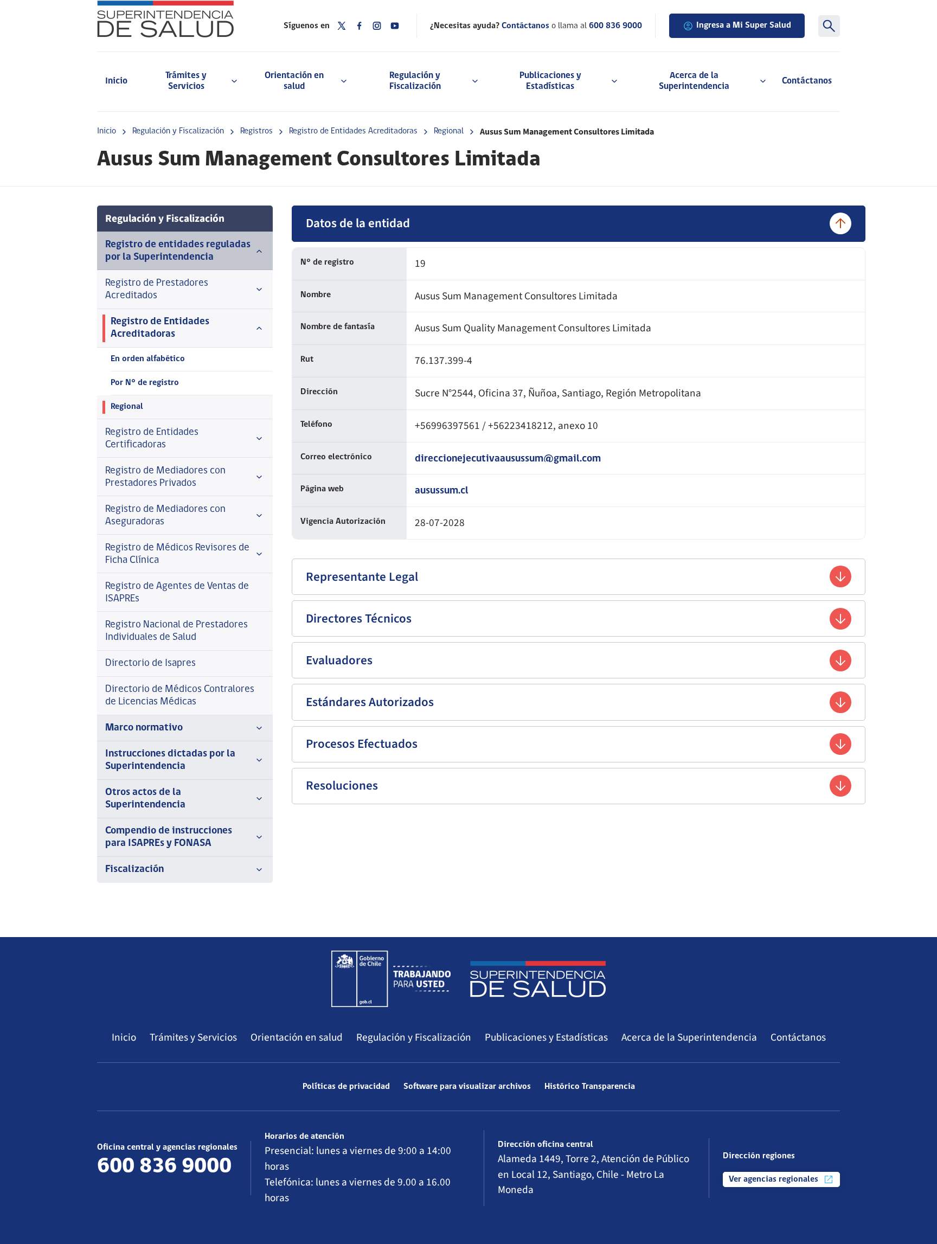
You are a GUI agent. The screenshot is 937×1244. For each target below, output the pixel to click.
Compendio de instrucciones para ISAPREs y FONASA (168, 837)
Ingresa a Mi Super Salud (743, 25)
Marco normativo (144, 728)
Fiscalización (134, 869)
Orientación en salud (297, 1037)
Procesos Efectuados (362, 744)
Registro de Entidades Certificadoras (151, 438)
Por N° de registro (145, 383)
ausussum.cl (441, 491)
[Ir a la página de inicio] (176, 19)
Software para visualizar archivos (467, 1086)
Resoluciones (342, 785)
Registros (256, 131)
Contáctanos (807, 81)
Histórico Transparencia (589, 1086)
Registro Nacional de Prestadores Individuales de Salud (176, 631)
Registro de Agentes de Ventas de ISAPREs (177, 592)
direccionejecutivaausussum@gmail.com (508, 459)
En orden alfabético (148, 359)
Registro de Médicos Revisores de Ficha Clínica (177, 554)
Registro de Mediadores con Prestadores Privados (165, 477)
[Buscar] (829, 26)
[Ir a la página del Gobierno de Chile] (391, 979)
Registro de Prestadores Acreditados (156, 289)
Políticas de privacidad (346, 1086)
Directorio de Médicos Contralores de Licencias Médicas (179, 695)
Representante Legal (362, 577)
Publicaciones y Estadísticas (546, 1037)
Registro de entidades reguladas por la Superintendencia (178, 251)
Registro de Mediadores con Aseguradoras (165, 515)
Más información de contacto (162, 1187)
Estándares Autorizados (370, 702)
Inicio (116, 81)
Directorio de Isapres (150, 663)
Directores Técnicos (359, 618)
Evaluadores (339, 660)
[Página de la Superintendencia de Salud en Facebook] (359, 25)
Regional (449, 131)
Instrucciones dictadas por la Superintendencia (170, 760)
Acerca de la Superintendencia (689, 1037)
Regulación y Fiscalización (178, 131)
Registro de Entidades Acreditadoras (353, 131)
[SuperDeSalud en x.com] (341, 25)
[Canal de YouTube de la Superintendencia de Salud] (395, 25)
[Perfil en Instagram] (377, 25)
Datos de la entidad (358, 223)
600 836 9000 (615, 26)
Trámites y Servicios (193, 1037)
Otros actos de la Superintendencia (145, 798)
